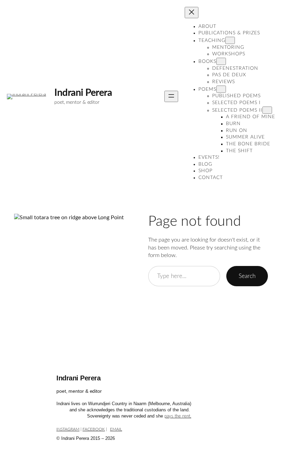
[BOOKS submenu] (221, 61)
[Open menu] (171, 96)
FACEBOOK (94, 429)
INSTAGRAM (67, 429)
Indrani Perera (83, 93)
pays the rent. (177, 416)
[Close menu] (191, 12)
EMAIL (116, 429)
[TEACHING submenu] (230, 40)
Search (247, 276)
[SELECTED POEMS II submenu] (267, 110)
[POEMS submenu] (221, 89)
